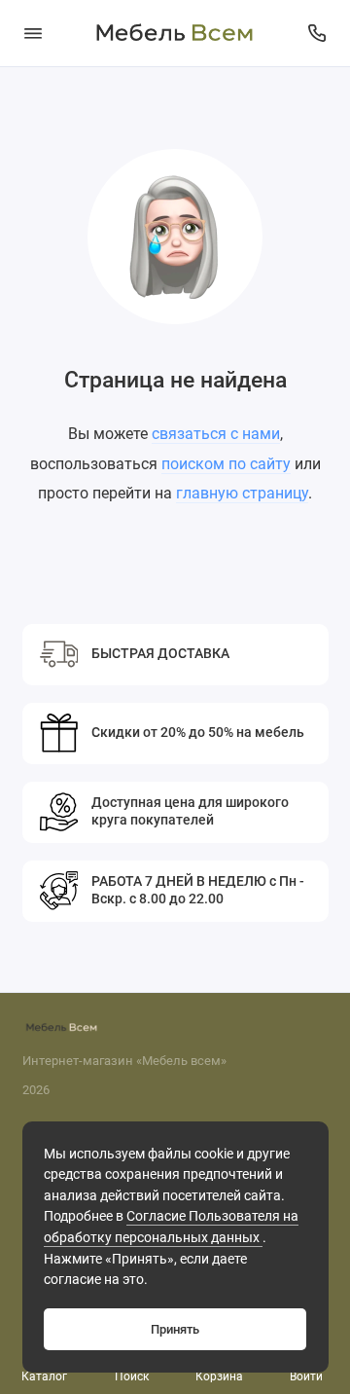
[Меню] (33, 33)
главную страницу (242, 493)
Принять (175, 1329)
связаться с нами (216, 433)
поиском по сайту (226, 464)
